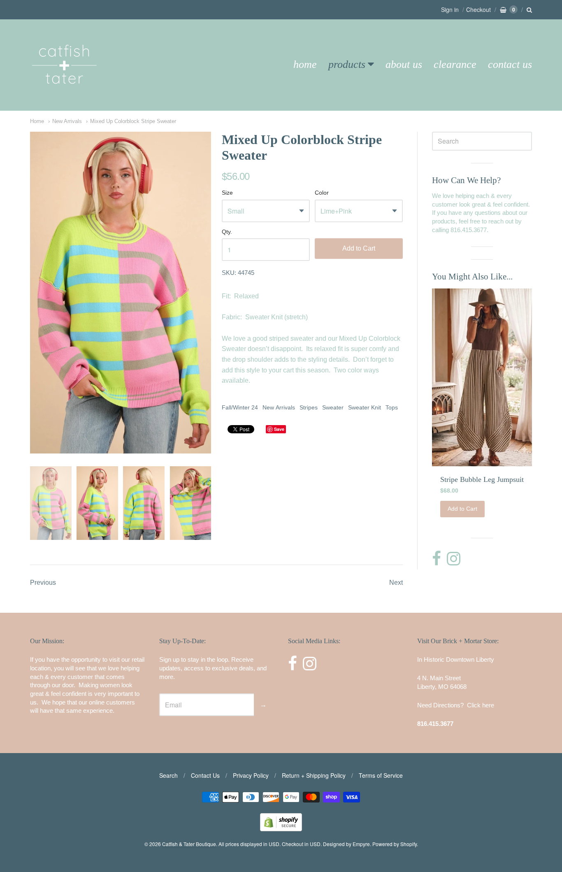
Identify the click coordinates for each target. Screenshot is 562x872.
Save (279, 429)
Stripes (309, 407)
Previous (43, 582)
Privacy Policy (251, 775)
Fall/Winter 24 (240, 407)
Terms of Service (381, 775)
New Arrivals (67, 121)
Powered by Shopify (394, 843)
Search (168, 775)
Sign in (450, 9)
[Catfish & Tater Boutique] (65, 95)
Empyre (361, 843)
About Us (404, 64)
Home (305, 64)
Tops (392, 407)
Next (396, 582)
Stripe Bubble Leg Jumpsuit (482, 479)
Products (346, 64)
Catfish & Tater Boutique (189, 843)
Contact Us (510, 64)
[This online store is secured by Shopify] (281, 828)
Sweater (333, 407)
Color (322, 193)
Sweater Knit (364, 407)
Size (227, 193)
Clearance (455, 64)
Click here (480, 705)
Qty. (227, 232)
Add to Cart (358, 248)
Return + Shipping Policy (314, 775)
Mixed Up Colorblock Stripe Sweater (133, 121)
